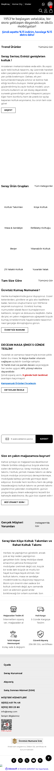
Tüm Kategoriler (43, 186)
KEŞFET (8, 110)
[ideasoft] (11, 769)
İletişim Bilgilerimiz (10, 716)
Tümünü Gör (45, 47)
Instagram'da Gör (42, 524)
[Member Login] (46, 11)
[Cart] (51, 11)
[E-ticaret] (26, 769)
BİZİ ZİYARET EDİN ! (14, 502)
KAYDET (44, 439)
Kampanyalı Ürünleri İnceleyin (18, 383)
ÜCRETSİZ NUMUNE (14, 330)
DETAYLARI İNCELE (14, 390)
